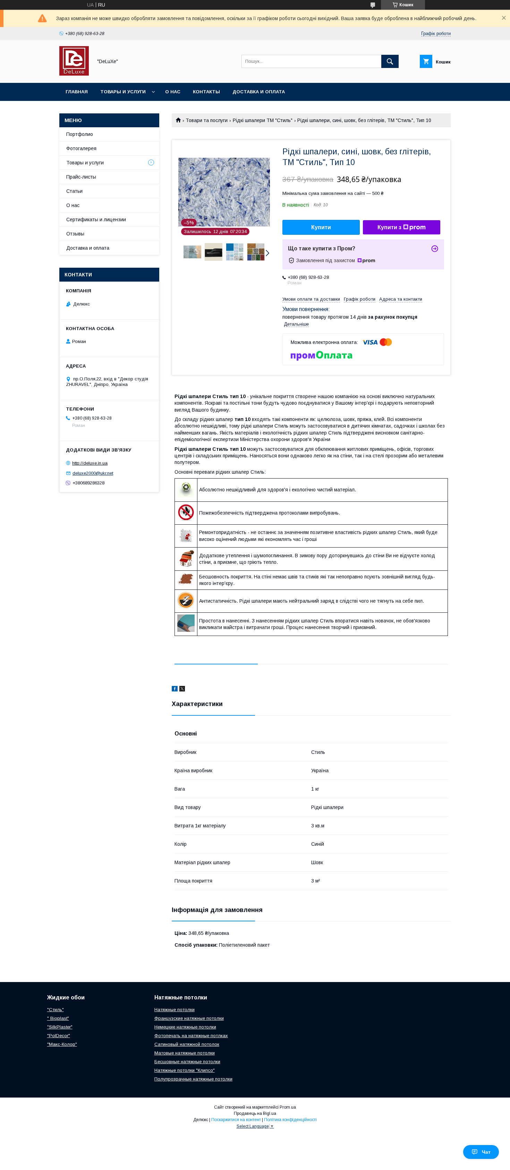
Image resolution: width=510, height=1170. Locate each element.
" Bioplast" (58, 1018)
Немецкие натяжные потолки (185, 1027)
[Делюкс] (74, 74)
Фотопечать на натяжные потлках (191, 1035)
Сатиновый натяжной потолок (186, 1044)
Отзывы (75, 233)
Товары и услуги (123, 91)
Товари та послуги (207, 120)
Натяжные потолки (174, 1009)
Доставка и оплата (258, 91)
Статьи (74, 191)
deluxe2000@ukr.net (93, 473)
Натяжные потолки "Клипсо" (184, 1070)
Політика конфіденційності (290, 1119)
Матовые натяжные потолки (184, 1053)
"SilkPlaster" (60, 1027)
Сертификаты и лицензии (96, 219)
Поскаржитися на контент (236, 1119)
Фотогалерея (81, 148)
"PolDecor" (58, 1035)
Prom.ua (288, 1107)
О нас (172, 91)
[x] (182, 689)
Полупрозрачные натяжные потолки (193, 1079)
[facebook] (175, 689)
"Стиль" (55, 1009)
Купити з (389, 227)
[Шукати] (390, 61)
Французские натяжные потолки (189, 1018)
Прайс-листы (81, 177)
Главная (77, 91)
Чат (486, 1152)
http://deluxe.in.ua (90, 463)
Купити (321, 227)
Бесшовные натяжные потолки (187, 1061)
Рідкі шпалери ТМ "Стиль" (262, 120)
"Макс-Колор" (62, 1044)
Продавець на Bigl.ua (255, 1113)
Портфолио (79, 134)
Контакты (206, 91)
